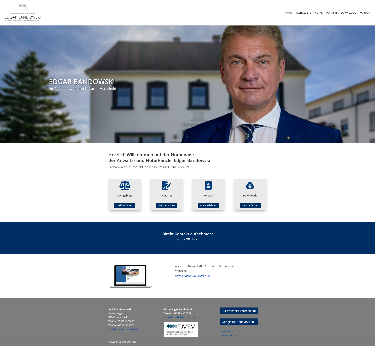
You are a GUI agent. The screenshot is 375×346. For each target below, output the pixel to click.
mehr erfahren (125, 205)
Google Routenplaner (236, 322)
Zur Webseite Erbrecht (237, 311)
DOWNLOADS (348, 13)
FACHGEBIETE (303, 13)
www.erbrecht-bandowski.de (192, 275)
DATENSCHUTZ (228, 335)
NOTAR (319, 13)
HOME (288, 13)
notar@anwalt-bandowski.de (180, 317)
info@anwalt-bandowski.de (123, 329)
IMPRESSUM (226, 331)
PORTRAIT (331, 13)
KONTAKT (365, 13)
